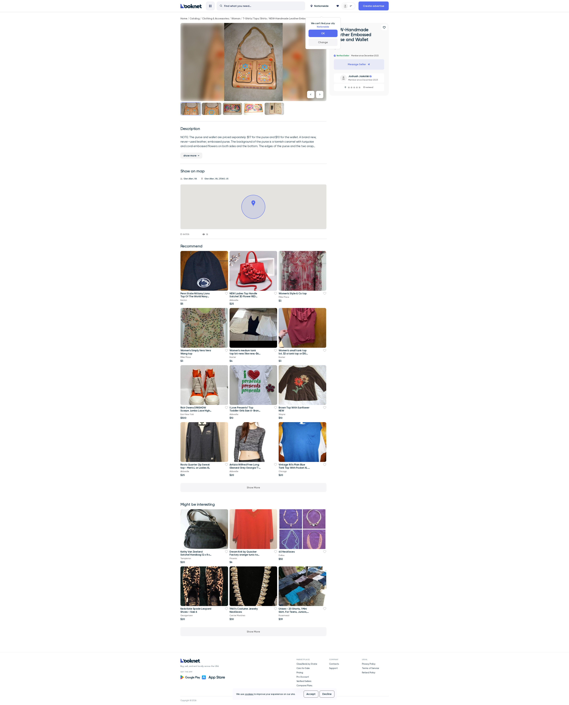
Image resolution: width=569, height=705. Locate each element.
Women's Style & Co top (293, 293)
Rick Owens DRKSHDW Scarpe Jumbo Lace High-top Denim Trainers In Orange (195, 412)
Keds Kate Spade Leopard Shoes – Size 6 (195, 610)
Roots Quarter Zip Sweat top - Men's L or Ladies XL (195, 466)
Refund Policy (368, 672)
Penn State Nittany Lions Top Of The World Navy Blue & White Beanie (195, 296)
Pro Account (302, 677)
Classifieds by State (306, 664)
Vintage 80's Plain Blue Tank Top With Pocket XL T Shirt (294, 467)
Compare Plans (304, 685)
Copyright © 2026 (188, 700)
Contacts (334, 664)
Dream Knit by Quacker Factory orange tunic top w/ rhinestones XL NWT (244, 554)
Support (333, 668)
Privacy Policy (368, 664)
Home (183, 18)
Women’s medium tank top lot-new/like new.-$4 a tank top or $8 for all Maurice (244, 355)
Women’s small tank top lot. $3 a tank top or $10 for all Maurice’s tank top (293, 353)
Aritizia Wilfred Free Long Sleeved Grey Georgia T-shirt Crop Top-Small (244, 467)
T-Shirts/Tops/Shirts (255, 18)
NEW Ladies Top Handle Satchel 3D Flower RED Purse (243, 296)
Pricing (299, 672)
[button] (319, 5)
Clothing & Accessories (215, 18)
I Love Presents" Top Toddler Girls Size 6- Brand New (245, 410)
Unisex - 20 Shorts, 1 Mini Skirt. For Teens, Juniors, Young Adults (293, 611)
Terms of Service (370, 668)
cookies (249, 694)
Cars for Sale (303, 668)
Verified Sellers (303, 681)
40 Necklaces (287, 551)
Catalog (195, 18)
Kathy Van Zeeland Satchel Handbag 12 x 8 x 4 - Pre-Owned (195, 554)
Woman (235, 18)
